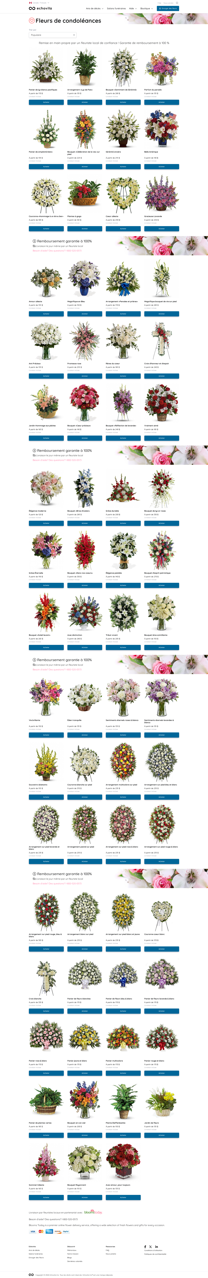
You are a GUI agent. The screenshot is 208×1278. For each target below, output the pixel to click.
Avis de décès (93, 8)
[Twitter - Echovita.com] (150, 1247)
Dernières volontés (74, 1261)
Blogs (69, 1258)
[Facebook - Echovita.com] (145, 1247)
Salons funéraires (116, 8)
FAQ (159, 3)
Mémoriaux (71, 1250)
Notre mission (72, 1254)
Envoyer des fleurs (169, 8)
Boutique (145, 8)
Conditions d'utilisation (153, 1250)
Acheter (46, 102)
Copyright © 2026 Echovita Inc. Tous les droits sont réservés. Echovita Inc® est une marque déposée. (74, 1275)
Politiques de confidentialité (155, 1254)
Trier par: (32, 30)
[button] (39, 3)
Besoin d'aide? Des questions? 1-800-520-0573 (57, 250)
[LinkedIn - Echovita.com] (156, 1247)
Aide (131, 8)
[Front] (40, 8)
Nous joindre (168, 3)
